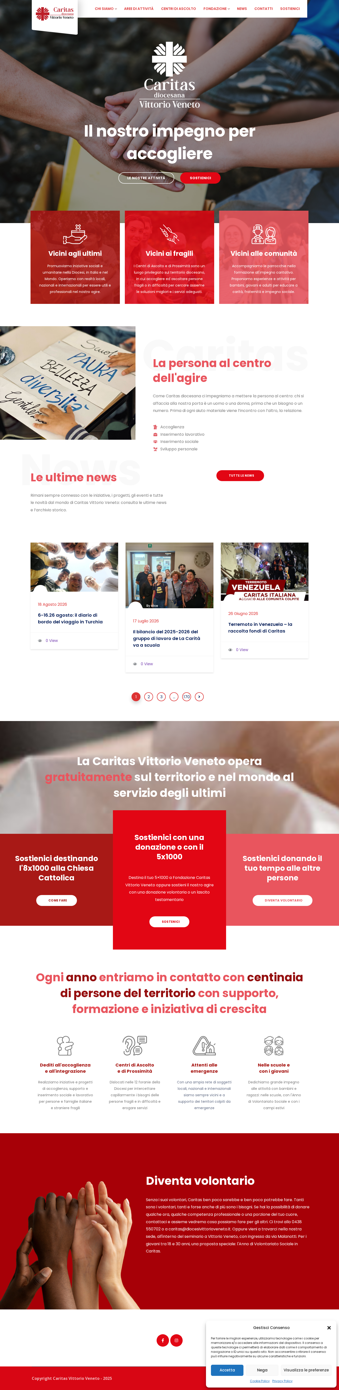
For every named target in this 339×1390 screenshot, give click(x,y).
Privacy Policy (282, 1381)
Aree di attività (139, 8)
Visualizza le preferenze (306, 1370)
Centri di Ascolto (178, 8)
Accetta (227, 1370)
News (242, 8)
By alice (57, 589)
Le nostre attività (146, 177)
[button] (329, 1327)
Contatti (263, 8)
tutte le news (241, 475)
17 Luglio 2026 (146, 621)
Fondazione (215, 8)
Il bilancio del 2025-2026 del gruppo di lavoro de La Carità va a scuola (166, 638)
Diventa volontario (283, 900)
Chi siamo (104, 8)
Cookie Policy (260, 1381)
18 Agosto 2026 (52, 605)
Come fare (57, 900)
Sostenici (170, 922)
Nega (262, 1370)
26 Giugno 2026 (243, 614)
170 (187, 697)
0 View (52, 640)
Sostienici (290, 8)
